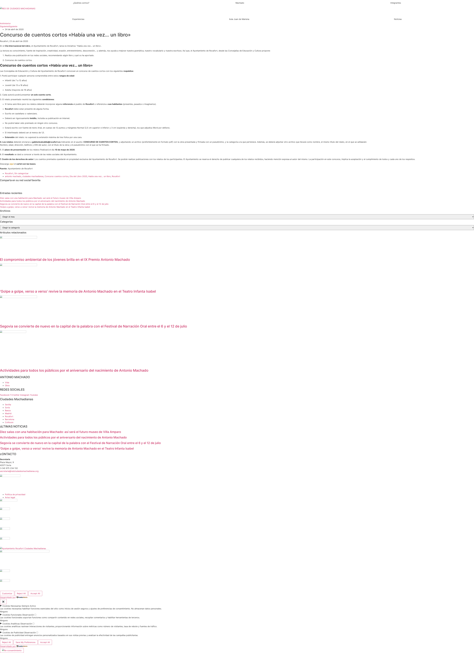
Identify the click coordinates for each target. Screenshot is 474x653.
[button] (237, 6)
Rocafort (9, 173)
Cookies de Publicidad (12, 633)
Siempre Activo (29, 606)
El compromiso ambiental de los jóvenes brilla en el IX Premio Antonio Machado (65, 259)
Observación (28, 615)
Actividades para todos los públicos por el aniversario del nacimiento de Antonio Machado (42, 201)
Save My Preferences (25, 642)
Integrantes (395, 3)
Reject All (21, 593)
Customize (7, 593)
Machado (240, 3)
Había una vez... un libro (99, 176)
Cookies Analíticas (11, 624)
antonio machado (13, 176)
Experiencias (78, 19)
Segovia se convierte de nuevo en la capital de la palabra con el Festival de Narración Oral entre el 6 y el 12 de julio (54, 204)
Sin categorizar (21, 173)
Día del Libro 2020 (78, 176)
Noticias (398, 19)
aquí (12, 164)
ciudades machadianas (33, 176)
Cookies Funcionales (12, 615)
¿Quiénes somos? (81, 3)
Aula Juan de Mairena (239, 19)
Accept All (35, 593)
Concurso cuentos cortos (57, 176)
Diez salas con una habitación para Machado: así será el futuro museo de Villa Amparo (40, 198)
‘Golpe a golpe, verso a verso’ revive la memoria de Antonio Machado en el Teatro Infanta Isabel (45, 207)
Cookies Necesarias (11, 606)
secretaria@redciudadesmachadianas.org (19, 471)
